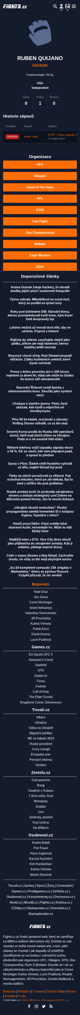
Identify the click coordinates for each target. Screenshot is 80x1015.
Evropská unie (41, 754)
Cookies (38, 991)
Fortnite (41, 686)
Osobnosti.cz (16, 896)
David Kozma (40, 634)
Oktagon (40, 176)
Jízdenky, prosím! (41, 817)
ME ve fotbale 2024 (41, 738)
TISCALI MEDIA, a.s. (31, 1000)
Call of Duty (41, 691)
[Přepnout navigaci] (61, 6)
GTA (41, 670)
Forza (41, 681)
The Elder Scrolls (41, 697)
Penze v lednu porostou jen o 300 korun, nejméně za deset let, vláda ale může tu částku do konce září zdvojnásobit (40, 375)
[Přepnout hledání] (55, 6)
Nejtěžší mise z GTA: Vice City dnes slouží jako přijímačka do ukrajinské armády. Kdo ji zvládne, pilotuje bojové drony (40, 543)
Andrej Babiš (41, 842)
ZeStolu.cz (60, 891)
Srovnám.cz (60, 908)
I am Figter (40, 221)
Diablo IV (40, 675)
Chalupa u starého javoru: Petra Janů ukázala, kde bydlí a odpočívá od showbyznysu (40, 407)
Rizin (40, 266)
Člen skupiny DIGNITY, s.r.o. (56, 1000)
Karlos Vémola (41, 623)
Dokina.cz (63, 902)
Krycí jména (41, 822)
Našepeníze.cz (38, 908)
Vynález (40, 765)
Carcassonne (41, 780)
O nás (21, 996)
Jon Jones (41, 597)
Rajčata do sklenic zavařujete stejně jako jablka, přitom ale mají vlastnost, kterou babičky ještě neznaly (40, 343)
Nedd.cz (16, 902)
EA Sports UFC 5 (41, 654)
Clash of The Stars (40, 187)
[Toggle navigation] (74, 6)
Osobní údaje (55, 991)
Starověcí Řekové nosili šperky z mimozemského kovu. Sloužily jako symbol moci (40, 391)
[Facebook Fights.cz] (29, 1006)
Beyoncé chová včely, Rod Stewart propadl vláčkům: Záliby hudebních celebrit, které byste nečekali (40, 359)
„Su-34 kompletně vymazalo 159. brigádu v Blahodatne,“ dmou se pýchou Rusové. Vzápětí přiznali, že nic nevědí (40, 571)
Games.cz (19, 891)
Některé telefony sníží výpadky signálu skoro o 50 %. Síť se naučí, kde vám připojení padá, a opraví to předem (40, 451)
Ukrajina (41, 722)
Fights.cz (47, 902)
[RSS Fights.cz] (51, 1006)
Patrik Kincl (41, 629)
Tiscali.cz (15, 885)
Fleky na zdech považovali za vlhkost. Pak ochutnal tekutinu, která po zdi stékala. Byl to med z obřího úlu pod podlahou (40, 479)
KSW (40, 210)
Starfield (41, 665)
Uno (41, 812)
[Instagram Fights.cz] (36, 1006)
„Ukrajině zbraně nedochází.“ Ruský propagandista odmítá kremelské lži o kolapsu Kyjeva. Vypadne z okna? (40, 511)
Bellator (40, 244)
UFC (40, 164)
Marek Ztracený (40, 874)
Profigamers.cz (39, 891)
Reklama (9, 991)
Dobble (41, 806)
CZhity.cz (18, 908)
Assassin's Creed (41, 659)
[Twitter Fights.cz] (44, 1006)
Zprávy (29, 885)
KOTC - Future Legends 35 (63, 135)
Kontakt (10, 996)
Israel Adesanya (41, 607)
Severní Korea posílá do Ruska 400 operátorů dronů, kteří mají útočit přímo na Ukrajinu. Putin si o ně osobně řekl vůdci (40, 435)
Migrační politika (41, 733)
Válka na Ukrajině (41, 727)
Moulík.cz (31, 902)
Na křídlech (41, 827)
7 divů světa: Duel (41, 796)
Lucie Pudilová (40, 639)
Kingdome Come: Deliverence (41, 702)
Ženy (51, 885)
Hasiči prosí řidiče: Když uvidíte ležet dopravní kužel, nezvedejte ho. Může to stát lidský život (40, 527)
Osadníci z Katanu (40, 790)
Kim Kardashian (41, 864)
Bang (40, 785)
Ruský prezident (41, 744)
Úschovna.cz (63, 896)
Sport (41, 885)
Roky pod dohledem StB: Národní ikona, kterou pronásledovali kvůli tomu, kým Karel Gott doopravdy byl (40, 315)
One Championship (40, 232)
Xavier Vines (31, 136)
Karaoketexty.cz (40, 896)
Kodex (71, 991)
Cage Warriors (40, 255)
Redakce (24, 991)
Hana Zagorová (41, 853)
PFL (40, 198)
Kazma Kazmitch (40, 858)
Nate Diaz (41, 591)
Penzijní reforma (41, 759)
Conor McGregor (40, 602)
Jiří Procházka (41, 618)
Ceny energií (41, 749)
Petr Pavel (41, 848)
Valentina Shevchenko (40, 613)
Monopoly (41, 801)
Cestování (64, 885)
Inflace (40, 717)
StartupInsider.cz (40, 913)
